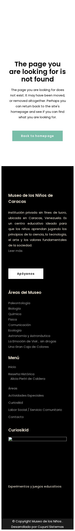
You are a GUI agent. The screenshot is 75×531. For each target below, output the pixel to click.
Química (14, 314)
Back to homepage (37, 136)
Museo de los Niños (47, 521)
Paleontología (19, 303)
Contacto (16, 417)
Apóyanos (26, 274)
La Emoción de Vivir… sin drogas (32, 341)
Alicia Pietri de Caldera (27, 378)
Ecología (14, 330)
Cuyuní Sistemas (51, 526)
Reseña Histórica (21, 374)
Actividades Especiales (26, 395)
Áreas (12, 388)
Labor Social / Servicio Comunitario (35, 409)
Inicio (12, 367)
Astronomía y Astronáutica (29, 336)
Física (12, 319)
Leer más (15, 250)
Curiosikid (15, 402)
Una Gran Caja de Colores (28, 346)
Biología (14, 308)
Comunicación (19, 325)
